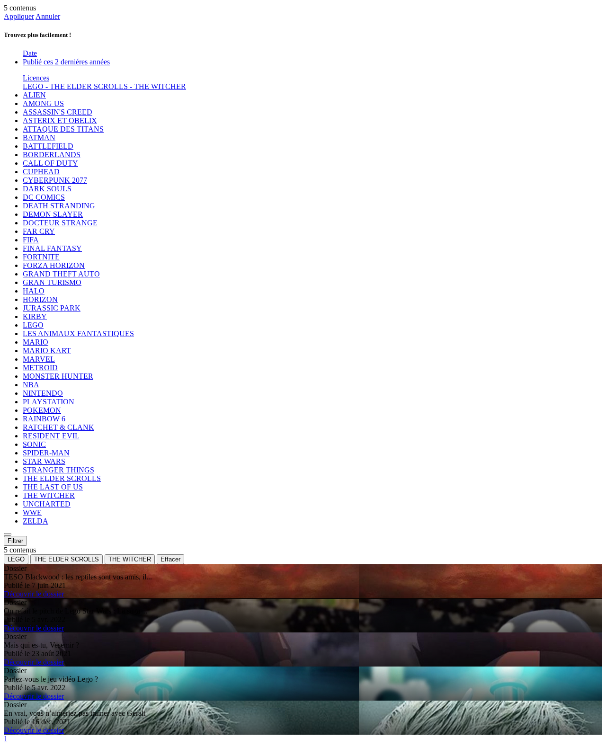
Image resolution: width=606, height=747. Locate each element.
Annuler (48, 16)
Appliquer (19, 16)
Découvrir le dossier (34, 594)
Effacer (170, 559)
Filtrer (15, 540)
